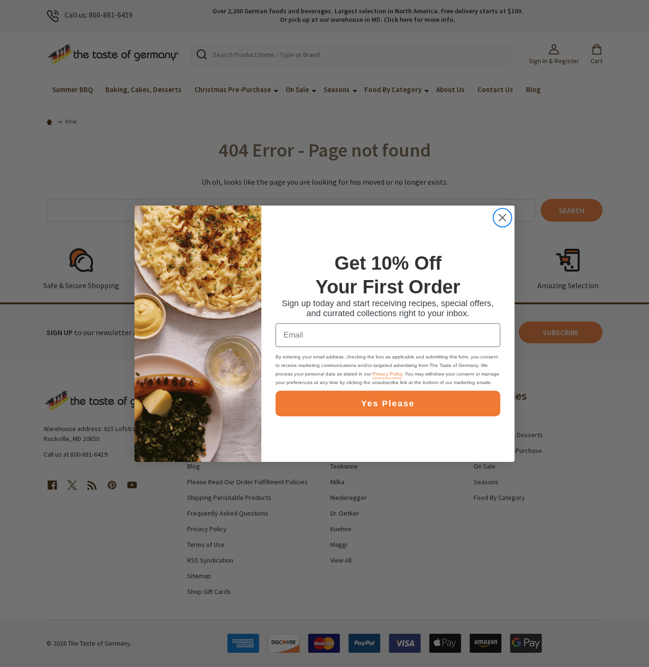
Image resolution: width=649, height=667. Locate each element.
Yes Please (388, 403)
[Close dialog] (502, 217)
